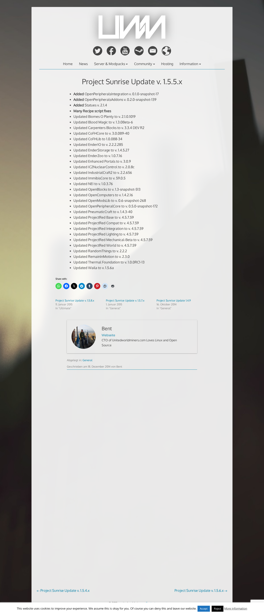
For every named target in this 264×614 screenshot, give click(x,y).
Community (143, 64)
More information (235, 608)
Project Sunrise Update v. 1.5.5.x (132, 81)
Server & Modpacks (109, 64)
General (87, 360)
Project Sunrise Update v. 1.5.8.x (74, 300)
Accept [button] (204, 608)
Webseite (108, 335)
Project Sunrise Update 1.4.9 (174, 300)
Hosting (167, 64)
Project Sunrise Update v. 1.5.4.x (64, 590)
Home (68, 64)
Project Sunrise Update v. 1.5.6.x (199, 590)
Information (189, 64)
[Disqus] (132, 433)
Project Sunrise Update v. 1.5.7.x (125, 300)
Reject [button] (217, 608)
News (83, 64)
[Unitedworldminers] (132, 37)
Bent (107, 328)
